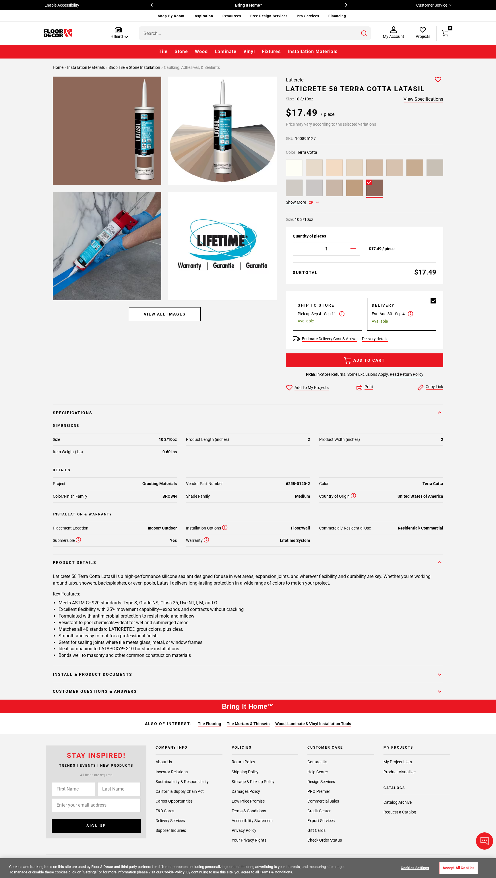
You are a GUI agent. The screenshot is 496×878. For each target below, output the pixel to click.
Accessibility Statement (252, 820)
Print (369, 386)
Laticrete (294, 80)
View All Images (165, 314)
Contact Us (317, 762)
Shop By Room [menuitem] (171, 16)
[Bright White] (294, 167)
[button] (118, 33)
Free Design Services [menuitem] (269, 16)
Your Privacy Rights (249, 840)
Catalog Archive (397, 802)
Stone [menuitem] (181, 51)
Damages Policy (246, 791)
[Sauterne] (314, 167)
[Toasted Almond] (354, 188)
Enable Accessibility (61, 5)
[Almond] (354, 167)
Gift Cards (316, 830)
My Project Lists (397, 762)
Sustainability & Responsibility (182, 781)
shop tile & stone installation (134, 67)
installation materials (86, 67)
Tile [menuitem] (163, 51)
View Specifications (423, 99)
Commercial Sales (323, 801)
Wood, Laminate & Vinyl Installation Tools (313, 723)
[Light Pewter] (435, 167)
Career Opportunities (174, 801)
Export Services (321, 820)
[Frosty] (294, 188)
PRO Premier (318, 791)
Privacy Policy (244, 830)
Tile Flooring (209, 723)
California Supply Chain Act (180, 791)
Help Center (317, 772)
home (58, 67)
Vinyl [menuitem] (249, 51)
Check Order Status (324, 840)
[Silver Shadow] (314, 188)
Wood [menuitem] (201, 51)
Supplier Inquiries (171, 830)
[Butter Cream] (414, 167)
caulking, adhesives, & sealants (192, 67)
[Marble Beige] (334, 188)
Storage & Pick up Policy (253, 781)
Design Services (321, 781)
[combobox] (255, 33)
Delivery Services (170, 820)
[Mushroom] (374, 167)
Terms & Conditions (249, 811)
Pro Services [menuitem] (308, 16)
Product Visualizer (399, 772)
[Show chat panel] (484, 841)
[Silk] (334, 167)
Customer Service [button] (431, 5)
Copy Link (434, 386)
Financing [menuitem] (337, 16)
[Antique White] (394, 167)
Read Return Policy (406, 374)
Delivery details (375, 338)
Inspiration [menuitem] (203, 16)
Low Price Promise (248, 801)
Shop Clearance (274, 5)
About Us (164, 762)
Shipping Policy (245, 772)
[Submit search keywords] (364, 33)
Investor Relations (172, 772)
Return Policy (243, 762)
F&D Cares (165, 811)
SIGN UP (96, 826)
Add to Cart (369, 360)
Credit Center (319, 811)
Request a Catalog (399, 812)
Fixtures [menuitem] (271, 51)
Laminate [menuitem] (226, 51)
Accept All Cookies (458, 868)
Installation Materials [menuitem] (313, 51)
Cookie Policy (173, 872)
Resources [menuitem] (231, 16)
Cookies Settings (415, 868)
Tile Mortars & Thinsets (248, 723)
